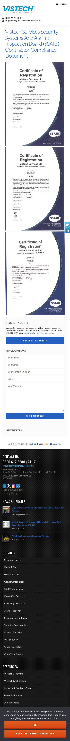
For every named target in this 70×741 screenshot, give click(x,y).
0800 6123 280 (12, 18)
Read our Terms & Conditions (35, 733)
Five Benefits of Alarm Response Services (30, 536)
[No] (65, 724)
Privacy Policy (10, 493)
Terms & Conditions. (13, 489)
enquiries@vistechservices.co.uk (23, 20)
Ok (35, 724)
